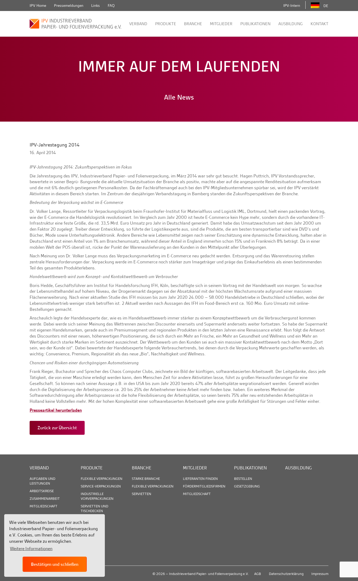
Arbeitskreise (42, 490)
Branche (193, 23)
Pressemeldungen (68, 5)
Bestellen (243, 478)
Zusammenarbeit (45, 498)
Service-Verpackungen (101, 486)
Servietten (141, 493)
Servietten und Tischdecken (94, 508)
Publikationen (255, 23)
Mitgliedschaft (43, 506)
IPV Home (38, 5)
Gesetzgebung (247, 486)
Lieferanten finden (200, 478)
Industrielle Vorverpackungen (97, 496)
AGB (257, 573)
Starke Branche (146, 478)
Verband (138, 23)
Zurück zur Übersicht (57, 428)
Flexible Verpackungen (101, 478)
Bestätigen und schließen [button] (54, 564)
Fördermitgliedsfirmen (204, 486)
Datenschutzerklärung (286, 573)
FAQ (111, 5)
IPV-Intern (291, 5)
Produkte (165, 23)
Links (95, 5)
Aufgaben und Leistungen (42, 481)
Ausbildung (290, 23)
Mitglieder (221, 23)
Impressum (319, 573)
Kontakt (319, 23)
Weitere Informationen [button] (31, 548)
